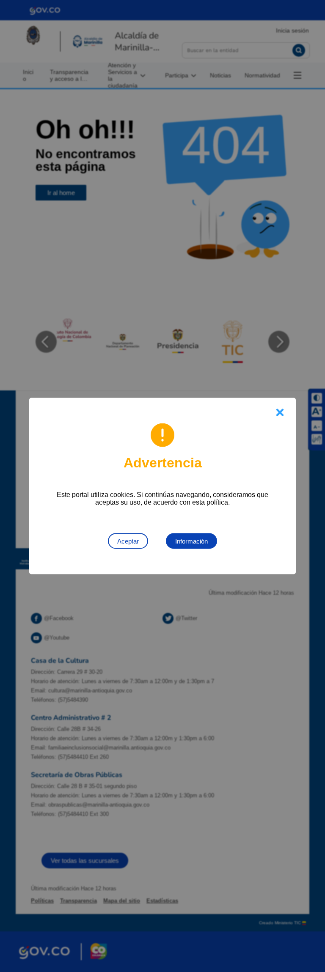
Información (191, 541)
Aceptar (128, 541)
